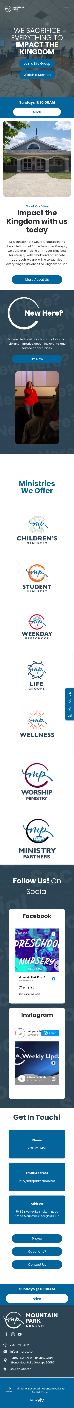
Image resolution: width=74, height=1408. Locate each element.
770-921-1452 (19, 1345)
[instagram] (13, 1335)
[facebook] (6, 1335)
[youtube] (20, 1335)
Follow (52, 1032)
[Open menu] (67, 9)
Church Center (20, 1369)
